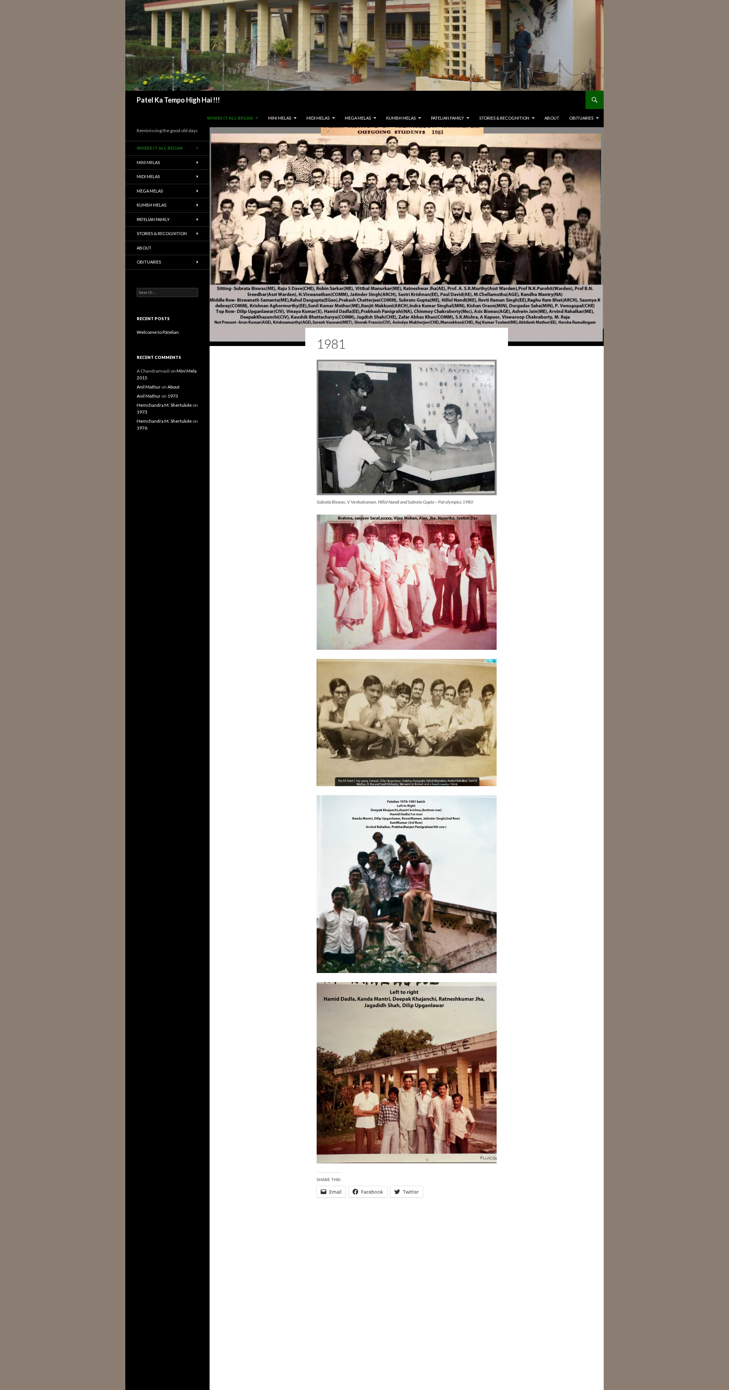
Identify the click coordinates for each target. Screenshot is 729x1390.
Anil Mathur (149, 387)
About (551, 117)
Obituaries (581, 117)
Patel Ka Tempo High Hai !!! (178, 100)
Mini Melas (279, 117)
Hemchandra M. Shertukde (164, 405)
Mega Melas (358, 117)
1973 (172, 396)
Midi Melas (318, 117)
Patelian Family (447, 117)
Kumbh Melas (401, 117)
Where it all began (230, 117)
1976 (142, 428)
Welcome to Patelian (158, 332)
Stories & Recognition (504, 117)
